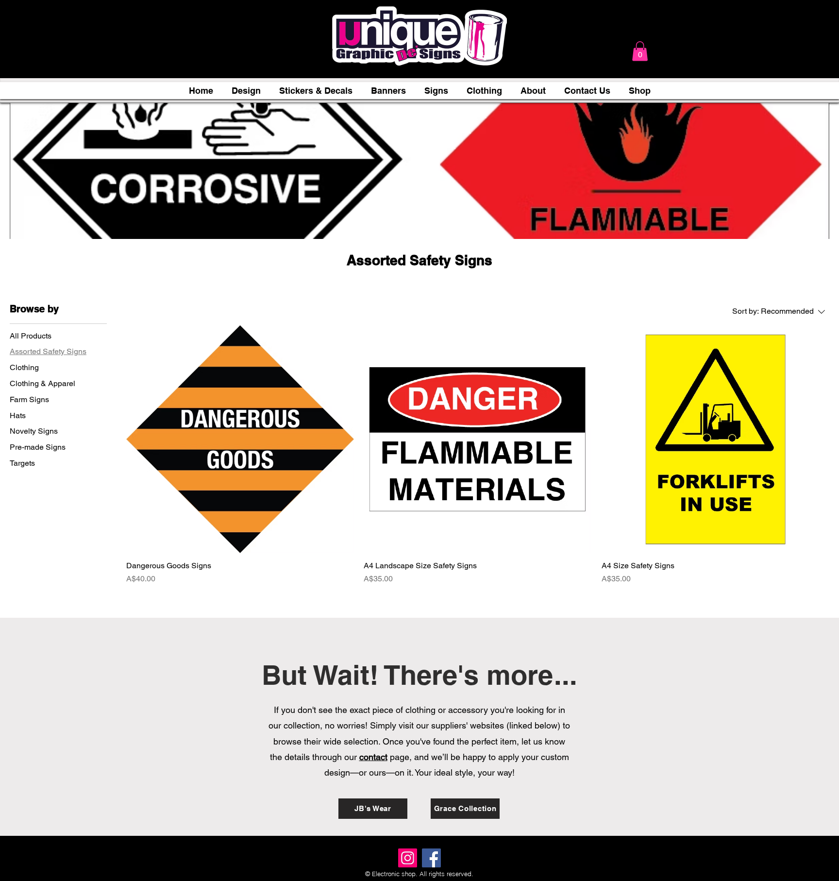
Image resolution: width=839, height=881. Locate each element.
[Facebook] (431, 857)
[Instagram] (407, 857)
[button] (640, 51)
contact (373, 757)
